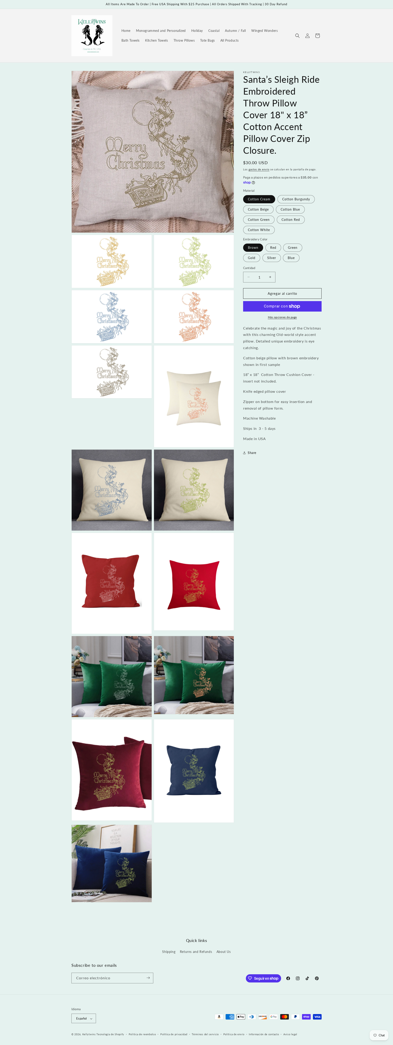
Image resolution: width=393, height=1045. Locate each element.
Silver (271, 258)
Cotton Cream (259, 199)
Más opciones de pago (282, 317)
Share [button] (252, 453)
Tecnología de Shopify (110, 1034)
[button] (297, 36)
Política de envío (233, 1034)
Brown (253, 247)
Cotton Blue (290, 209)
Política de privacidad (173, 1034)
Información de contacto (264, 1034)
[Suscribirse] (148, 977)
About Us (224, 952)
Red (273, 247)
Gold (251, 258)
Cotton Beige (258, 209)
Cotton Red (291, 220)
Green (292, 247)
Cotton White (259, 230)
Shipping (168, 952)
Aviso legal (290, 1034)
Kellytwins (89, 1034)
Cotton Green (259, 220)
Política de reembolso (142, 1034)
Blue (291, 258)
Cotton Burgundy (296, 199)
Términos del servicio (205, 1034)
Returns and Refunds (196, 952)
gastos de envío (259, 169)
